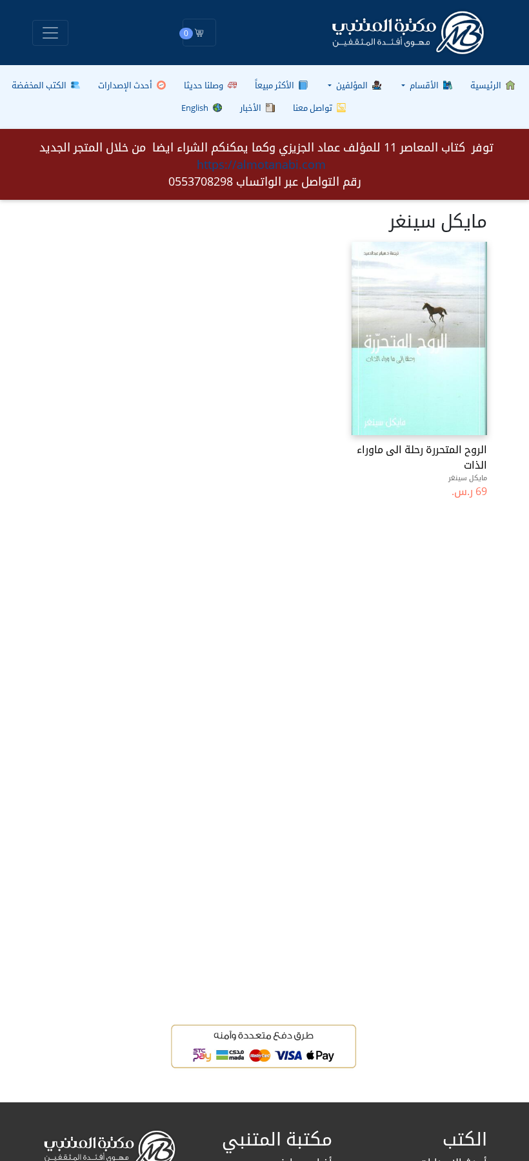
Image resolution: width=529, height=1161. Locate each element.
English (195, 107)
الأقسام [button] (424, 85)
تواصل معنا (313, 107)
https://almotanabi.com (261, 164)
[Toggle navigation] (50, 33)
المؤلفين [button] (352, 85)
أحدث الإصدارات (126, 85)
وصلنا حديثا (204, 85)
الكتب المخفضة (40, 85)
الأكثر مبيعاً (275, 85)
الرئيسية (486, 85)
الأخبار (251, 107)
